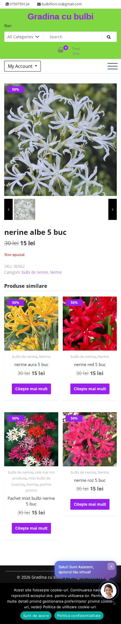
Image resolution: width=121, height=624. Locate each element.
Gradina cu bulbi (60, 16)
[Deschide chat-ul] (108, 591)
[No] (114, 603)
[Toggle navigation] (112, 66)
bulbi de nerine (35, 272)
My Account (21, 66)
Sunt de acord (36, 615)
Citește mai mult (31, 388)
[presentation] (8, 209)
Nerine (56, 272)
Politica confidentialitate (79, 615)
